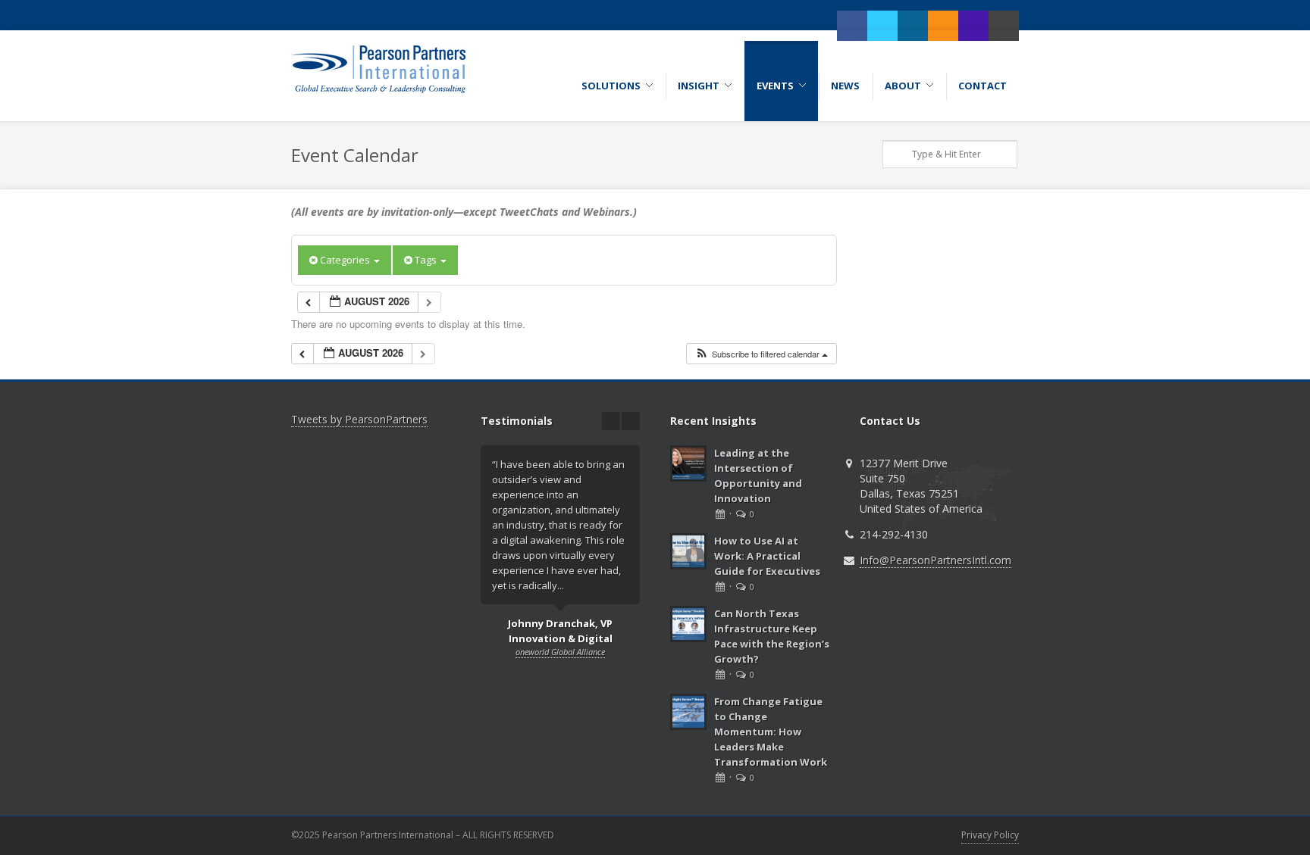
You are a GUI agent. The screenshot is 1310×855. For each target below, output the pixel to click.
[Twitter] (882, 26)
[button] (761, 354)
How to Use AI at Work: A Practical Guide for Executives (767, 556)
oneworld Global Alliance (560, 651)
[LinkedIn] (913, 26)
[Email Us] (1004, 26)
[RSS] (943, 26)
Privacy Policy (990, 834)
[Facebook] (852, 26)
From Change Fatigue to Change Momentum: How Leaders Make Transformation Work (770, 731)
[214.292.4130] (973, 26)
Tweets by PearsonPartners (359, 419)
